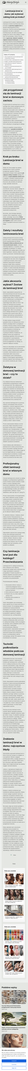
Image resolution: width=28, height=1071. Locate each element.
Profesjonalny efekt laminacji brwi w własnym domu (13, 70)
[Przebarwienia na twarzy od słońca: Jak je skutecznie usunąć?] (14, 1041)
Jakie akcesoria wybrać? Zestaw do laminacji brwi (13, 64)
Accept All (14, 1060)
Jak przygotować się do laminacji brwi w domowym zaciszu (14, 57)
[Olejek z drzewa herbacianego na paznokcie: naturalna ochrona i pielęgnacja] (14, 1019)
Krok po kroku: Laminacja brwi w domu (14, 59)
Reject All (14, 1068)
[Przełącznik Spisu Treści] (22, 55)
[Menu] (25, 2)
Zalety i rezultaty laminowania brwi (13, 61)
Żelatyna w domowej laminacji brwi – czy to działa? (13, 67)
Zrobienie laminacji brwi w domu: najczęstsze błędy (13, 79)
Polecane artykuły (10, 81)
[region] (14, 1059)
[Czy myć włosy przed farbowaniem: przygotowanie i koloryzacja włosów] (14, 997)
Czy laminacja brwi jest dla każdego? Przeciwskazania (13, 73)
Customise (14, 1064)
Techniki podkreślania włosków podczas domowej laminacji (12, 76)
